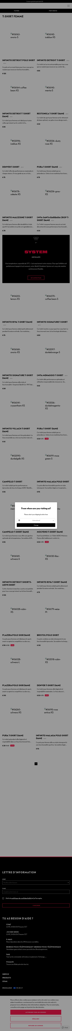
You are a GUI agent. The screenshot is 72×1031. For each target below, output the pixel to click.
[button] (36, 520)
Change (36, 525)
